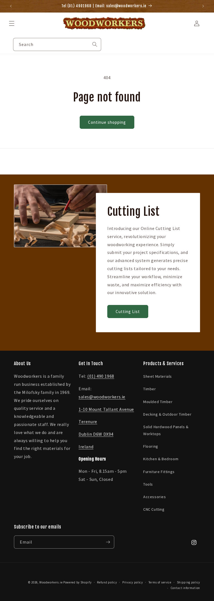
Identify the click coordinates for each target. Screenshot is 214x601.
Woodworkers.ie (50, 582)
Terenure (88, 421)
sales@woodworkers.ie (102, 396)
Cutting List (128, 311)
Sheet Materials (157, 376)
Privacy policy (132, 582)
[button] (12, 23)
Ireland (86, 446)
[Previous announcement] (11, 6)
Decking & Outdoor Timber (167, 414)
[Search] (95, 44)
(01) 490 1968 (100, 376)
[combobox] (57, 44)
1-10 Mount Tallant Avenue (106, 409)
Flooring (150, 446)
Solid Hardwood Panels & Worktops (166, 430)
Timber (149, 388)
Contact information (185, 588)
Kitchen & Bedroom (160, 458)
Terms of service (160, 582)
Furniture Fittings (159, 471)
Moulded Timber (157, 401)
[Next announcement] (203, 6)
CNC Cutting (154, 509)
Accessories (154, 496)
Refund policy (107, 582)
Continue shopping (107, 122)
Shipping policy (188, 582)
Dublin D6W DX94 (96, 434)
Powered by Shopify (77, 582)
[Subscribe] (108, 542)
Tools (148, 484)
